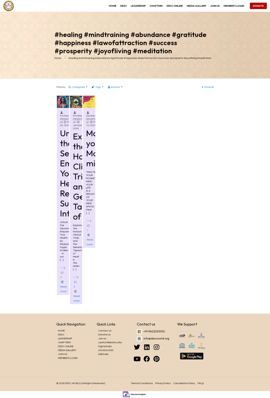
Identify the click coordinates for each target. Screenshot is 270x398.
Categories (78, 87)
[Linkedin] (151, 350)
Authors (115, 87)
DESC (61, 334)
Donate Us (104, 334)
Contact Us (105, 330)
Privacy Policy (163, 383)
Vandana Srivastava (92, 117)
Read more (63, 289)
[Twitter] (141, 350)
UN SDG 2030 (105, 350)
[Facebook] (151, 362)
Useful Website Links (110, 342)
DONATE (258, 5)
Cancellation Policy (184, 383)
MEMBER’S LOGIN (68, 358)
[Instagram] (161, 350)
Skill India (103, 354)
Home (58, 58)
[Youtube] (141, 362)
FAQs (201, 383)
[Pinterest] (161, 362)
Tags (98, 87)
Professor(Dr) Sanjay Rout (67, 117)
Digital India (105, 346)
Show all (209, 87)
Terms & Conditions (142, 383)
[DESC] (8, 6)
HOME (61, 330)
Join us (102, 338)
